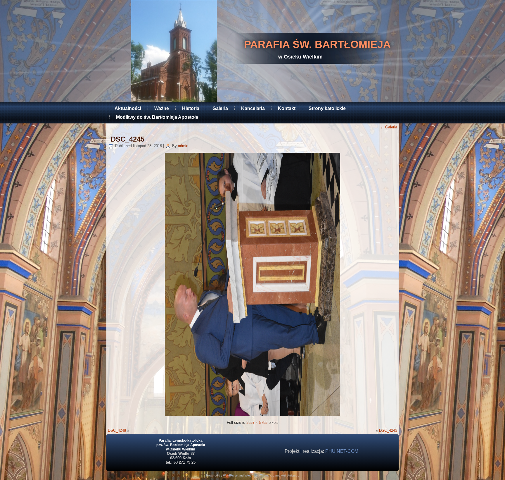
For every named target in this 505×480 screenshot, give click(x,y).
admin (183, 146)
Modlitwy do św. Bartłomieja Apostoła (157, 117)
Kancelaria (253, 108)
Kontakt (286, 108)
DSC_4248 (117, 430)
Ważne (161, 108)
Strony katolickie (327, 108)
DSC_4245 (127, 139)
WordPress (230, 475)
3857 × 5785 (256, 422)
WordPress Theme (257, 475)
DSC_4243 (388, 430)
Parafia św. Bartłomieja (317, 44)
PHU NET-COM (341, 451)
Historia (190, 108)
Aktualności (128, 108)
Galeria (220, 108)
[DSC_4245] (252, 414)
